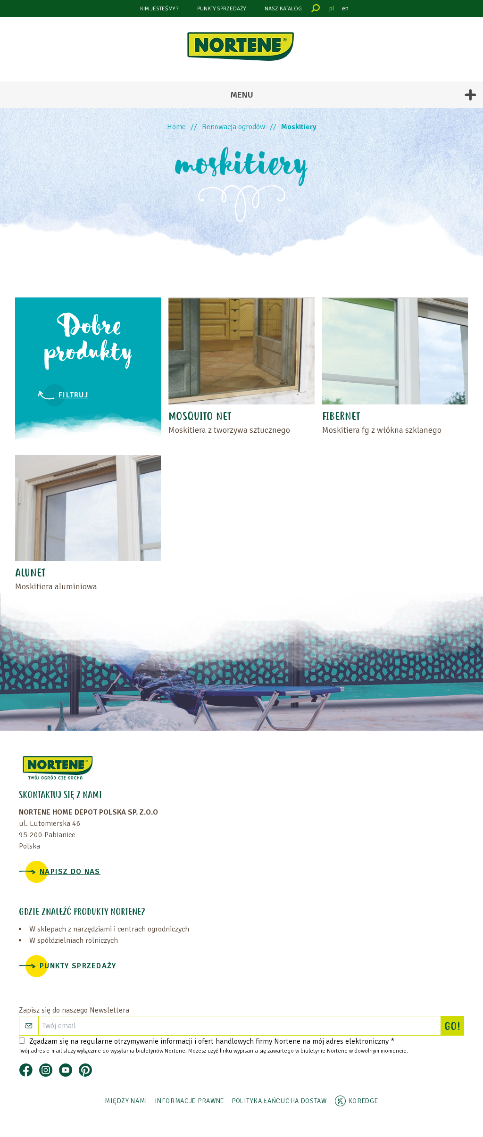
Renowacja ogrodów (233, 127)
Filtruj (73, 395)
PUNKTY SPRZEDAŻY (221, 8)
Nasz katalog (283, 8)
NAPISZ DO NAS (70, 871)
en (345, 8)
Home (176, 127)
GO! (454, 1027)
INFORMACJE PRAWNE (189, 1101)
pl (331, 8)
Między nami (126, 1101)
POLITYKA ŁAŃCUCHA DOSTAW (279, 1101)
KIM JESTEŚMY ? (159, 8)
